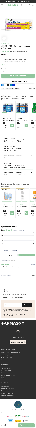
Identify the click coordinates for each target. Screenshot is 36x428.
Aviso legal (4, 360)
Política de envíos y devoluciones (10, 352)
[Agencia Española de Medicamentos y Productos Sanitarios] (10, 416)
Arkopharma (5, 43)
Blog (2, 377)
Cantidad (3, 68)
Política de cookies (6, 357)
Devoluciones (5, 391)
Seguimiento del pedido (7, 388)
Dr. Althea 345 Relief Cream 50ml (22, 207)
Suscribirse (27, 305)
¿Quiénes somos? (6, 368)
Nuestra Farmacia (6, 370)
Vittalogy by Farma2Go (7, 395)
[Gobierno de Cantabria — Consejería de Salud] (25, 421)
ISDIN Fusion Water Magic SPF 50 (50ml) (8, 207)
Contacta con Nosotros (17, 342)
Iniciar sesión (5, 386)
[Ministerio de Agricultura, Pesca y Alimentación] (18, 421)
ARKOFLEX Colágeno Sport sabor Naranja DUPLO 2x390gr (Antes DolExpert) (8, 119)
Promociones (5, 373)
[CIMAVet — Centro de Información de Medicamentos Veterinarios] (25, 416)
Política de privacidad (7, 355)
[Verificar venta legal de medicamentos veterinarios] (10, 421)
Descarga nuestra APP (7, 393)
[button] (22, 5)
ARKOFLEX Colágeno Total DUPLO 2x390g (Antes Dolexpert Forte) (22, 119)
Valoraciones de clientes (8, 375)
